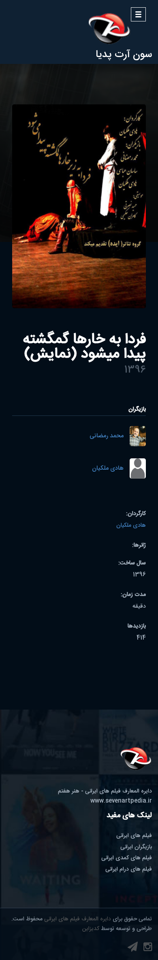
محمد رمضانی (107, 436)
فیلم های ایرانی (134, 836)
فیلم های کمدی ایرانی (126, 858)
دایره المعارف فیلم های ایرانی (77, 919)
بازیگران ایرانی (136, 847)
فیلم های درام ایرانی (128, 869)
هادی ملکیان (108, 468)
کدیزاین (90, 929)
